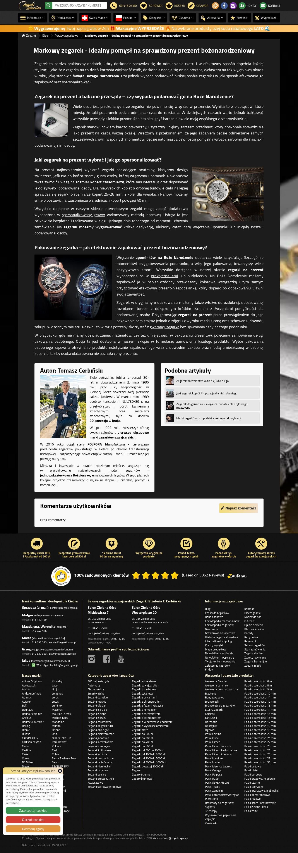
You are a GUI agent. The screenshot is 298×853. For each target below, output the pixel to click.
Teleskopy (211, 810)
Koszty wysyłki (214, 645)
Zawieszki (211, 823)
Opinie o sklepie (254, 625)
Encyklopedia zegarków (219, 625)
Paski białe (251, 770)
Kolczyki (210, 713)
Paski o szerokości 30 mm (260, 762)
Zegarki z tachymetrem (146, 713)
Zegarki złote (140, 730)
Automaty (94, 685)
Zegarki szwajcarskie (145, 685)
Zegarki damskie (98, 697)
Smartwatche (96, 693)
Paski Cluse (212, 738)
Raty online (251, 637)
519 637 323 (39, 642)
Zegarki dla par (97, 705)
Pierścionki (211, 798)
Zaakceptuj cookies (33, 810)
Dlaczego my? (252, 613)
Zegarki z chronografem (146, 701)
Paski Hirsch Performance (221, 750)
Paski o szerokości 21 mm (260, 738)
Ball (24, 705)
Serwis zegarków (254, 645)
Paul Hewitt (59, 742)
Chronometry (96, 689)
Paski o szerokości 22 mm (260, 742)
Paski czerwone (254, 786)
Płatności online (254, 629)
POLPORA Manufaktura (106, 444)
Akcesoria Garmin (216, 681)
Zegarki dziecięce (98, 730)
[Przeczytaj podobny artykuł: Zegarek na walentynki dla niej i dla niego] (170, 381)
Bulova (26, 733)
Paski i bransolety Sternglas (222, 794)
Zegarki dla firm (254, 653)
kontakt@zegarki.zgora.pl (64, 607)
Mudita (56, 725)
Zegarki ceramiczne (100, 721)
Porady (248, 633)
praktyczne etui (164, 275)
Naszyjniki (211, 725)
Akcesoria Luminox (216, 685)
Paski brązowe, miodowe (259, 778)
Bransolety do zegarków (220, 705)
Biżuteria (210, 693)
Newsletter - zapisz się (219, 653)
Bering (26, 725)
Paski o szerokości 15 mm (260, 713)
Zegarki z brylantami (144, 697)
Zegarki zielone (97, 713)
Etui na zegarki (214, 709)
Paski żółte (251, 810)
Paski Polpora (213, 774)
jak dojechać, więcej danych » (104, 633)
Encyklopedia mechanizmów (222, 621)
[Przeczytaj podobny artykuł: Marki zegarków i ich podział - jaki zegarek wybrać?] (170, 418)
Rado (55, 750)
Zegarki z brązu (97, 717)
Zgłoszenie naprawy (217, 665)
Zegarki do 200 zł (142, 733)
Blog (208, 608)
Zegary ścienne (141, 774)
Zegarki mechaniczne (101, 758)
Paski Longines (214, 758)
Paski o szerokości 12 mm (260, 701)
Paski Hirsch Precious (218, 754)
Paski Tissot (212, 786)
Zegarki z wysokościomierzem (150, 725)
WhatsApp (41, 664)
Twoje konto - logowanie (220, 661)
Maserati (57, 709)
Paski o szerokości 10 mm (260, 693)
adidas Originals (32, 681)
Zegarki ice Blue (97, 709)
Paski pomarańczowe (257, 794)
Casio (25, 746)
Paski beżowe (252, 766)
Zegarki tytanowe (143, 693)
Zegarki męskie (97, 701)
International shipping (218, 641)
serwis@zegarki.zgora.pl (62, 642)
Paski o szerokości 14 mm (260, 709)
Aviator (26, 701)
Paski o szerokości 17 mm (260, 721)
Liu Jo (55, 689)
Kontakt (249, 608)
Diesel (25, 766)
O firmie (249, 621)
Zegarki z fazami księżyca (147, 705)
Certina (26, 750)
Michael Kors (60, 717)
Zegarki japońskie (98, 738)
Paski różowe (252, 798)
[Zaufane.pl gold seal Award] (61, 576)
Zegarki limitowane (99, 750)
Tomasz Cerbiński (80, 370)
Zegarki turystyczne (144, 689)
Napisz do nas (252, 616)
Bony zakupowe (214, 697)
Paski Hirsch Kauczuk (218, 746)
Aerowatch (29, 685)
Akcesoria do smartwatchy (221, 689)
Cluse (25, 754)
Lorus (55, 697)
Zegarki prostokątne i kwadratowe (101, 780)
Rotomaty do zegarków (219, 802)
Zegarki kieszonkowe (100, 742)
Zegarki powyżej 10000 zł (147, 766)
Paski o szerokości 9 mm (259, 689)
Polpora (57, 746)
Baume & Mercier (33, 721)
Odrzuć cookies (33, 819)
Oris (54, 733)
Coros (25, 758)
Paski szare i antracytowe (260, 802)
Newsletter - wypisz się (219, 657)
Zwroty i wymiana (255, 657)
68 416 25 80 (100, 627)
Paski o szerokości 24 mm (260, 750)
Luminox (57, 705)
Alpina (26, 689)
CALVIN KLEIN (30, 738)
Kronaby (57, 681)
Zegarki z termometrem (146, 717)
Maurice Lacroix (61, 713)
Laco (55, 685)
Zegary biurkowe (142, 778)
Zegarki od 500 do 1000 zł (147, 750)
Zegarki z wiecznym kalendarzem (152, 721)
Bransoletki (212, 701)
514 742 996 (39, 630)
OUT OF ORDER (61, 738)
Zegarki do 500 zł (142, 746)
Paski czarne (252, 782)
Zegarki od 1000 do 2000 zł (148, 754)
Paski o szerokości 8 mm (259, 685)
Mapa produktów (215, 649)
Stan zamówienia (254, 649)
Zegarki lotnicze (97, 754)
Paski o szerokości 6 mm (259, 681)
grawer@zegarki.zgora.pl (62, 653)
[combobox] (79, 5)
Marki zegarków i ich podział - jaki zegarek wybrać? (208, 418)
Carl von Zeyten (31, 742)
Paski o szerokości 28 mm (260, 758)
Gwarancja (211, 629)
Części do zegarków (217, 613)
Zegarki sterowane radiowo (105, 786)
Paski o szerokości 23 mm (260, 746)
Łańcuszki (211, 717)
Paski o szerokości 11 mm (260, 697)
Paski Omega (213, 770)
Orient (56, 730)
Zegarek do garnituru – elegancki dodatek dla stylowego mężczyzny (211, 405)
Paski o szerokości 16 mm (260, 717)
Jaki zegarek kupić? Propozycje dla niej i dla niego (206, 393)
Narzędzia (211, 721)
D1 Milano (28, 762)
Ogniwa (209, 730)
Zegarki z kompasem (144, 709)
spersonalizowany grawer (83, 214)
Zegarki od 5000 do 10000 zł (149, 762)
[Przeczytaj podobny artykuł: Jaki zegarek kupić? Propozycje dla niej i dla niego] (170, 393)
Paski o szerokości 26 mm (260, 754)
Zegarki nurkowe (98, 770)
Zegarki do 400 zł (142, 742)
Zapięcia (210, 819)
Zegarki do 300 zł (142, 738)
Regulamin (250, 641)
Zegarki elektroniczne (101, 733)
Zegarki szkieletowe (144, 681)
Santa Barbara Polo (64, 758)
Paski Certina (213, 733)
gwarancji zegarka (164, 326)
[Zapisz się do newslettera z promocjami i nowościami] (215, 5)
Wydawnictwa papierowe (220, 815)
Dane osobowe (214, 616)
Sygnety (210, 806)
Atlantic (27, 697)
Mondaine (58, 721)
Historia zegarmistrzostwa (221, 637)
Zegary (136, 770)
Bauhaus (27, 709)
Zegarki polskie (97, 774)
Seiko (55, 762)
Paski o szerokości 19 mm (260, 730)
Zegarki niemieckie (99, 766)
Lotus (55, 701)
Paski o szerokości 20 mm (260, 733)
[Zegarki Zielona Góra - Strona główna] (30, 5)
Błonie (26, 730)
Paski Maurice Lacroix (218, 766)
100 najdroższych (98, 681)
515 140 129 (39, 619)
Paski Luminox (214, 762)
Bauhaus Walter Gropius (32, 716)
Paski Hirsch (212, 742)
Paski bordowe (253, 774)
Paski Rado (212, 778)
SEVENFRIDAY (60, 766)
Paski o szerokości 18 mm (260, 725)
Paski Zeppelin (214, 790)
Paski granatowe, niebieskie (261, 790)
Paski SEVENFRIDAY (217, 782)
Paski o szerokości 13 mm (260, 705)
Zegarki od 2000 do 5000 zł (148, 758)
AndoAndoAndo (31, 693)
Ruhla (55, 754)
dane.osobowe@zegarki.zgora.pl (170, 838)
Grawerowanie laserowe (220, 633)
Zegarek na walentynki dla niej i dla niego (202, 381)
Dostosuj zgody (33, 828)
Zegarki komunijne (255, 661)
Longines (57, 693)
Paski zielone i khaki (256, 806)
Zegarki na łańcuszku (100, 762)
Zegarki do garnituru (100, 725)
